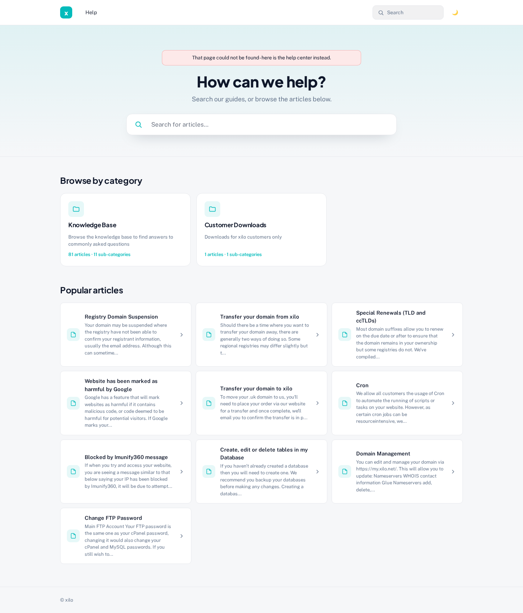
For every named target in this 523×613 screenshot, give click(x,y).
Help (91, 12)
